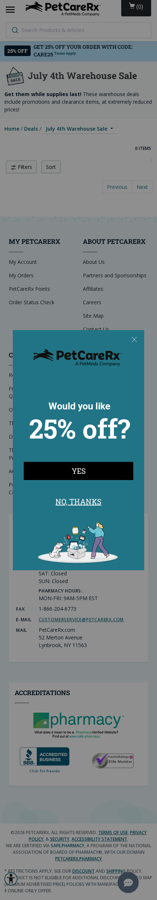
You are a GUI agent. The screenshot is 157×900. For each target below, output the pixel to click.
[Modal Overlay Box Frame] (78, 450)
